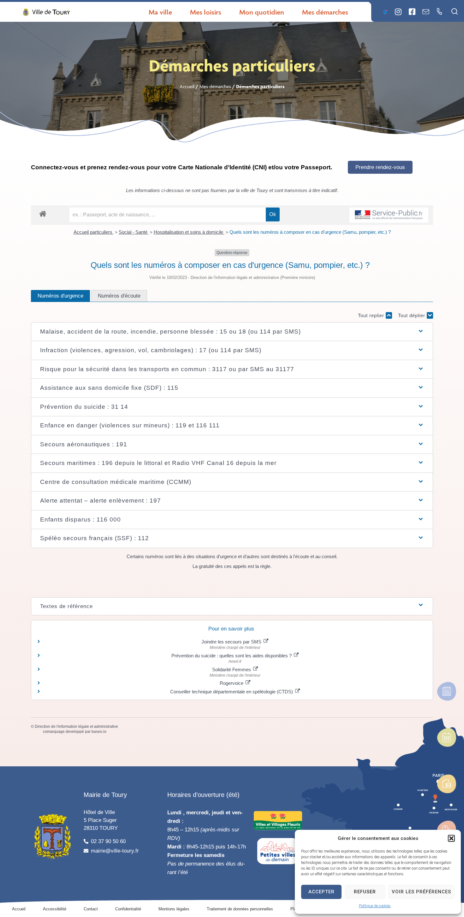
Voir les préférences (421, 892)
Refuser (365, 892)
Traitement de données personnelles (240, 909)
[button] (451, 838)
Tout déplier (412, 315)
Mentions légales (173, 909)
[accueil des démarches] (43, 213)
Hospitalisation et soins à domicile (189, 232)
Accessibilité (54, 909)
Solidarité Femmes (232, 669)
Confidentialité (128, 909)
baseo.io (99, 731)
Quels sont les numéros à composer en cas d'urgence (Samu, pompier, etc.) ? (310, 232)
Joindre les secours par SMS (232, 641)
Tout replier (372, 315)
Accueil (187, 86)
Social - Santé (134, 232)
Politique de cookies (375, 906)
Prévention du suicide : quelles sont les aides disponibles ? (232, 655)
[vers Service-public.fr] (388, 215)
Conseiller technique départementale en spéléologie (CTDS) (232, 691)
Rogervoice (232, 683)
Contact (91, 909)
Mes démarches (215, 86)
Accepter (321, 892)
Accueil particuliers (94, 232)
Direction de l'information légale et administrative (76, 726)
